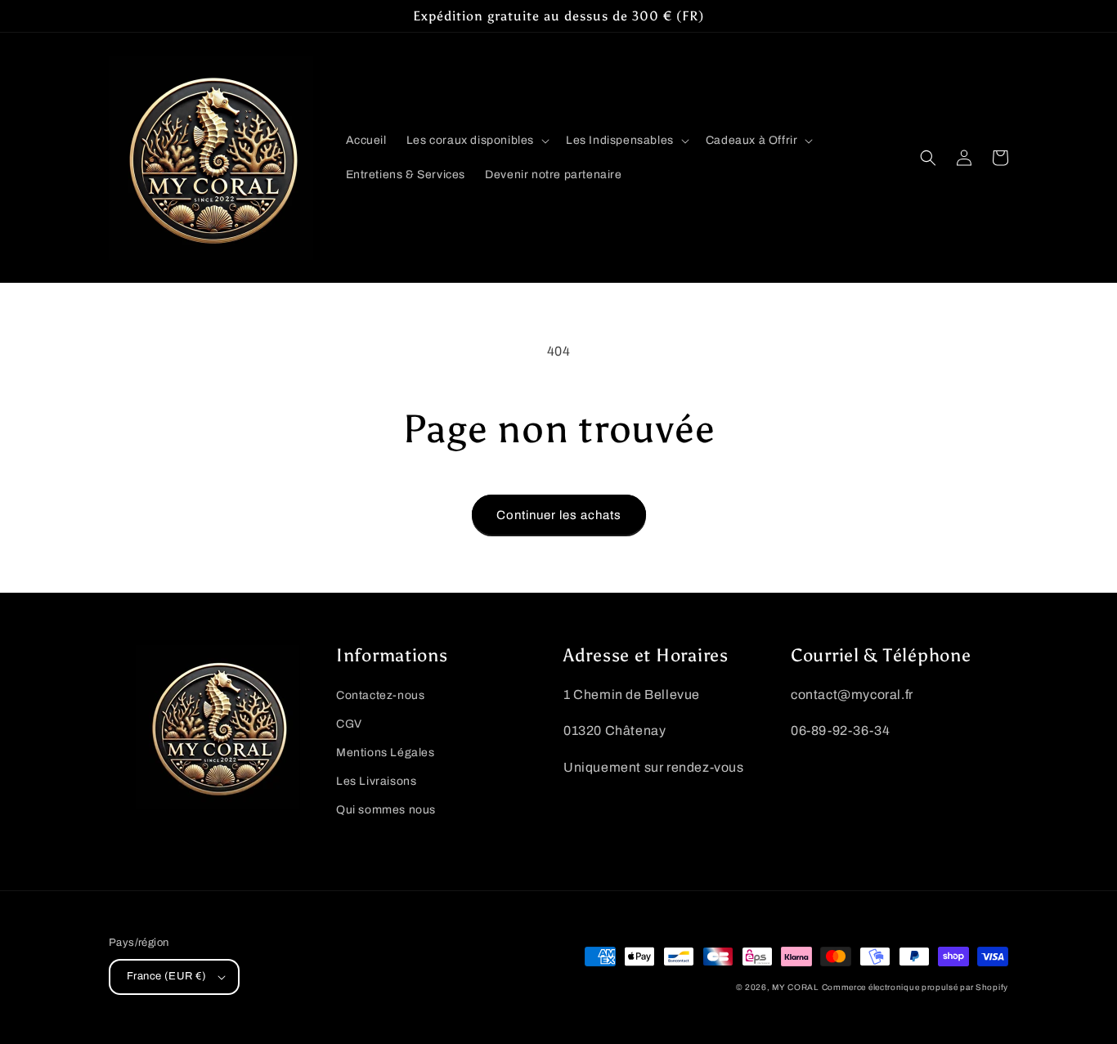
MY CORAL (795, 987)
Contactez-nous (380, 695)
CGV (349, 724)
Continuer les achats (558, 515)
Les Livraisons (376, 781)
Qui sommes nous (386, 810)
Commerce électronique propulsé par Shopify (915, 987)
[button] (476, 140)
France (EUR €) (167, 976)
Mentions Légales (385, 752)
